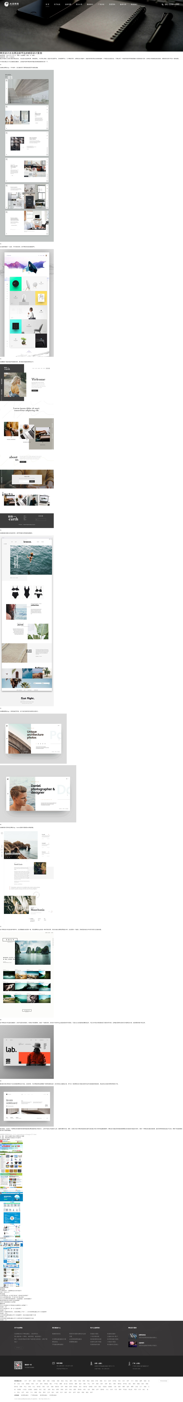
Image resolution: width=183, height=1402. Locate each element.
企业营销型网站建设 (75, 1339)
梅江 (51, 1383)
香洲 (84, 1381)
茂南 (101, 1381)
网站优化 (55, 1342)
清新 (58, 1381)
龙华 (62, 1386)
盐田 (128, 1386)
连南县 (35, 1389)
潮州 (114, 1383)
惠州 (71, 1381)
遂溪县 (110, 1386)
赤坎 (70, 1392)
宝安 (116, 1389)
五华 (48, 1392)
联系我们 (134, 4)
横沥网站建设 (24, 1395)
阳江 (130, 1383)
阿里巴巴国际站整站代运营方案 (77, 1335)
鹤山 (66, 1381)
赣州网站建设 (43, 1395)
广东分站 (101, 4)
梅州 (134, 1383)
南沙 (80, 1383)
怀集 (75, 1381)
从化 (23, 1383)
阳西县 (75, 1386)
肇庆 (97, 1383)
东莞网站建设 (53, 1395)
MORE (18, 1347)
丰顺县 (39, 1381)
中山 (89, 1383)
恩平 (128, 1381)
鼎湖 (70, 1386)
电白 (53, 1392)
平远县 (125, 1389)
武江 (105, 1381)
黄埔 (62, 1389)
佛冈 (44, 1381)
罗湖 (97, 1381)
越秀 (141, 1381)
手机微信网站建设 (57, 1344)
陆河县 (71, 1383)
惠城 (93, 1389)
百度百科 (112, 4)
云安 (48, 1386)
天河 (139, 1389)
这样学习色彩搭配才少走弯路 (8, 1302)
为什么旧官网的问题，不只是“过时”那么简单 (12, 1297)
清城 (79, 1381)
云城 (136, 1386)
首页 (7, 57)
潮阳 (123, 1386)
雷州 (41, 1383)
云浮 (37, 1383)
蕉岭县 (79, 1389)
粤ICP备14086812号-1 (44, 1399)
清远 (70, 1389)
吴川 (123, 1381)
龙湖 (27, 1392)
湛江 (80, 1386)
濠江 (40, 1389)
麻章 (57, 1389)
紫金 (62, 1381)
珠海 (147, 1383)
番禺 (132, 1386)
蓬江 (45, 1389)
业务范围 (68, 4)
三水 (31, 1392)
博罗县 (119, 1383)
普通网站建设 (73, 1342)
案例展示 (90, 4)
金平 (97, 1389)
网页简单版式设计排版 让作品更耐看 (9, 1300)
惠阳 (75, 1389)
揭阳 (76, 1383)
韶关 (143, 1383)
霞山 (18, 1392)
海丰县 (85, 1386)
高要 (61, 1383)
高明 (120, 1389)
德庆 (66, 1392)
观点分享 (79, 4)
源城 (92, 1381)
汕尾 (57, 1392)
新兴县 (39, 1386)
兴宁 (25, 1381)
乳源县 (105, 1386)
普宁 (30, 1381)
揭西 (36, 1392)
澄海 (29, 1386)
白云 (107, 1389)
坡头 (84, 1389)
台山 (34, 1386)
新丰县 (16, 1386)
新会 (100, 1386)
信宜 (66, 1389)
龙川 (61, 1392)
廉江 (110, 1383)
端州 (119, 1386)
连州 (95, 1386)
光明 (106, 1383)
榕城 (136, 1381)
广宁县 (56, 1383)
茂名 (43, 1386)
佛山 (53, 1389)
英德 (145, 1386)
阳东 (32, 1383)
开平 (93, 1383)
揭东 (78, 1392)
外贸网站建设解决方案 (59, 1339)
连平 (23, 1392)
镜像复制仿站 (56, 1334)
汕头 (89, 1389)
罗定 (119, 1381)
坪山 (25, 1386)
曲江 (144, 1389)
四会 (40, 1392)
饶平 (91, 1392)
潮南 (66, 1386)
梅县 (87, 1392)
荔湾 (109, 1381)
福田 (34, 1381)
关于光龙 (57, 4)
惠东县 (57, 1386)
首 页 (47, 4)
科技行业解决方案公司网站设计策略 (14, 1136)
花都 (52, 1386)
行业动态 (11, 57)
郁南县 (46, 1383)
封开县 (114, 1381)
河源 (135, 1389)
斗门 (132, 1381)
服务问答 (123, 4)
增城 (83, 1392)
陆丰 (102, 1383)
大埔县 (53, 1381)
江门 (141, 1386)
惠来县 (102, 1389)
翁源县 (19, 1389)
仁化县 (24, 1389)
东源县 (30, 1389)
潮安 (84, 1383)
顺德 (138, 1383)
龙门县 (65, 1383)
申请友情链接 (163, 1381)
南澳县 (28, 1383)
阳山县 (130, 1389)
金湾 (74, 1392)
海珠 (48, 1381)
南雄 (145, 1381)
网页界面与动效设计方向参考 (13, 1137)
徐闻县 (90, 1386)
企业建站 (8, 58)
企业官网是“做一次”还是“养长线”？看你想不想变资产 (14, 1295)
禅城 (88, 1381)
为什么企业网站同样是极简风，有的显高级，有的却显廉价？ (16, 1298)
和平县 (125, 1383)
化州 (111, 1389)
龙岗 (49, 1389)
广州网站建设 (34, 1395)
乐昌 (18, 1383)
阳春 (21, 1386)
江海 (115, 1386)
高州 (44, 1392)
